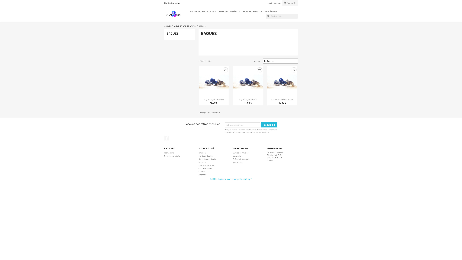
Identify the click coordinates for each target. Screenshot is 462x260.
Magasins (202, 175)
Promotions (169, 153)
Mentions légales (206, 156)
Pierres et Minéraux (229, 11)
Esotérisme (271, 11)
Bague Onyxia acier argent (282, 99)
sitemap (202, 171)
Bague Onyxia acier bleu (214, 99)
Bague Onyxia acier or (248, 99)
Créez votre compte (241, 159)
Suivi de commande (241, 153)
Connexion (237, 156)
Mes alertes (238, 162)
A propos (202, 162)
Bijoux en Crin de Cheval (203, 11)
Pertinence (280, 61)
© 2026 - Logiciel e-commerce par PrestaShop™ (231, 179)
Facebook (166, 138)
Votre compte (240, 148)
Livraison (202, 153)
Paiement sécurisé (206, 165)
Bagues (173, 34)
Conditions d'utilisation (208, 159)
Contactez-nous (172, 3)
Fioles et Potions (252, 11)
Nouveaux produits (172, 156)
